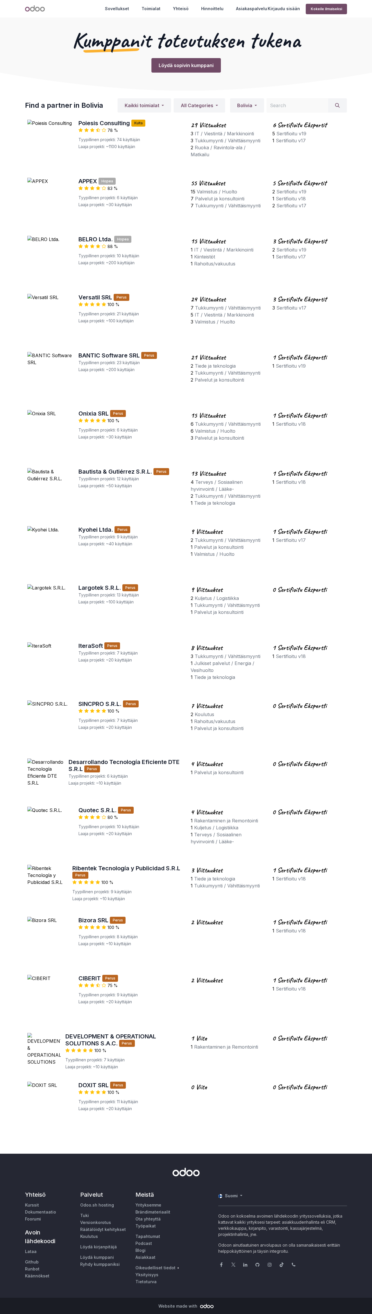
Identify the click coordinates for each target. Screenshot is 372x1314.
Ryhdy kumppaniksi (100, 1264)
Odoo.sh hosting (97, 1204)
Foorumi (33, 1218)
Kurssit (32, 1204)
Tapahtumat (147, 1236)
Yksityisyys (146, 1274)
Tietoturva (146, 1281)
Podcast (143, 1243)
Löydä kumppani (97, 1257)
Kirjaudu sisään (284, 8)
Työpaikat (145, 1225)
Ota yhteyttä (148, 1218)
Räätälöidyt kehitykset (103, 1229)
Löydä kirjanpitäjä (98, 1246)
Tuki (84, 1215)
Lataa (31, 1251)
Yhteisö (181, 8)
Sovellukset (117, 8)
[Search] (337, 105)
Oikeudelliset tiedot (155, 1267)
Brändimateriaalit (152, 1211)
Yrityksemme (148, 1204)
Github (32, 1261)
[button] (144, 105)
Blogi (140, 1250)
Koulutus (89, 1236)
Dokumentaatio (40, 1211)
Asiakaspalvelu (251, 8)
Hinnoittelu (212, 8)
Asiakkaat (145, 1257)
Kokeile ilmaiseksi (326, 9)
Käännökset (37, 1275)
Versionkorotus (95, 1222)
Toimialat (151, 8)
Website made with (178, 1306)
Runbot (32, 1268)
